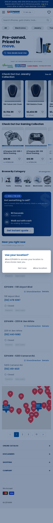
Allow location (40, 268)
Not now (22, 268)
